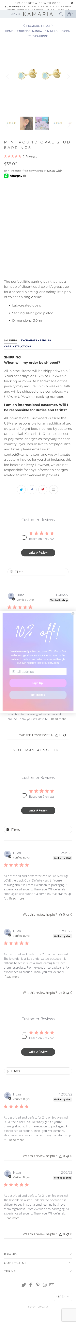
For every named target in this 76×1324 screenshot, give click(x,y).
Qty (7, 230)
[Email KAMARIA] (52, 1285)
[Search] (61, 14)
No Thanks (38, 694)
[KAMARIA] (38, 14)
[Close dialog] (73, 613)
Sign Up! (38, 682)
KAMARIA (42, 1306)
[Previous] (8, 77)
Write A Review (38, 552)
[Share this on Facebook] (32, 489)
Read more (58, 719)
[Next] (68, 77)
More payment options (38, 271)
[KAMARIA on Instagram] (45, 1285)
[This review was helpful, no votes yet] (57, 735)
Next (47, 25)
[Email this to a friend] (53, 489)
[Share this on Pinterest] (42, 489)
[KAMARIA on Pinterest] (38, 1285)
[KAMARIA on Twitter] (24, 1285)
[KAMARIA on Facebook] (31, 1285)
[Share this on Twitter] (21, 489)
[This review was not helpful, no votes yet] (64, 735)
